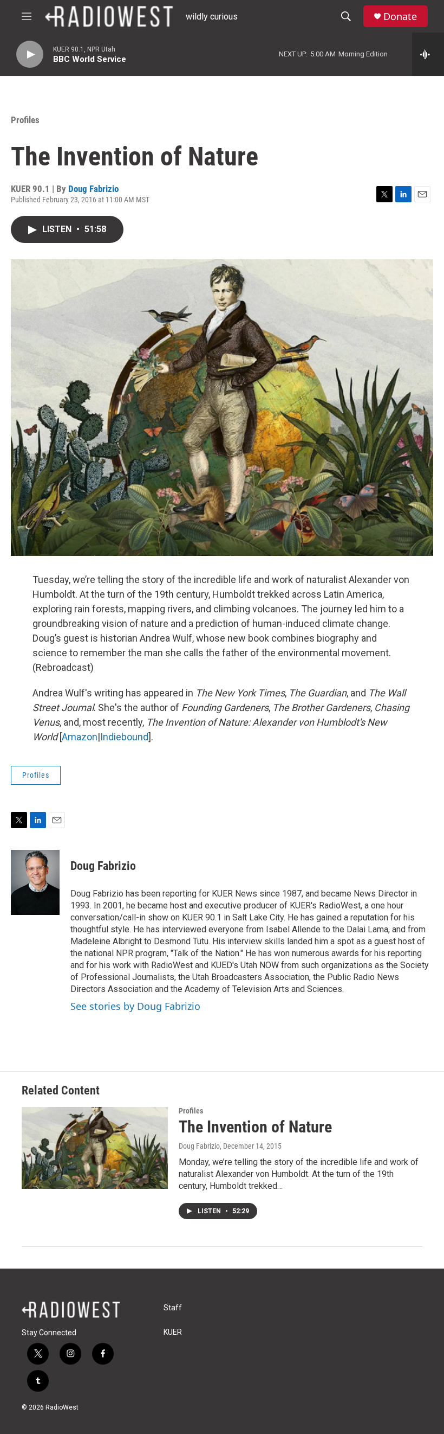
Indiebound (124, 736)
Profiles (25, 119)
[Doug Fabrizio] (35, 882)
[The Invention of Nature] (95, 1147)
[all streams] (428, 54)
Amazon (79, 736)
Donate (400, 16)
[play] (29, 54)
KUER (173, 1332)
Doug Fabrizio (93, 188)
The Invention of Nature (255, 1126)
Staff (173, 1308)
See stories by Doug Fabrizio (135, 1006)
